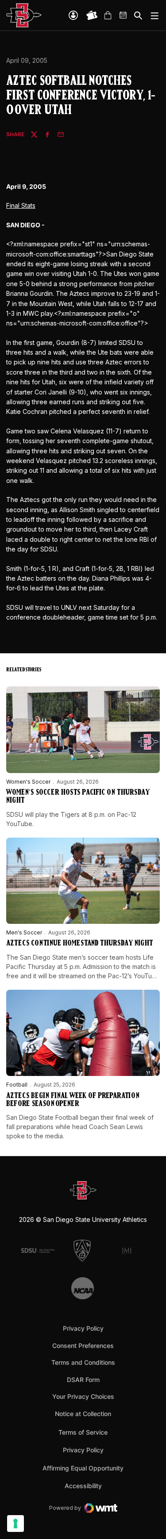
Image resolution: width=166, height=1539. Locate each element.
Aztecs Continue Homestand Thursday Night (79, 944)
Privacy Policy (83, 1328)
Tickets (92, 15)
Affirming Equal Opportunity (83, 1468)
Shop (107, 15)
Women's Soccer (28, 781)
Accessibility (83, 1485)
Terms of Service (83, 1432)
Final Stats (20, 205)
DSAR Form (83, 1379)
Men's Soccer (24, 932)
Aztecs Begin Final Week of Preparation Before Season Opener (72, 1100)
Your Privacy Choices (83, 1396)
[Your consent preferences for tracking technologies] (15, 1523)
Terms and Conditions (83, 1362)
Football (16, 1084)
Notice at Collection (83, 1413)
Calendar (123, 15)
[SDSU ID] (73, 15)
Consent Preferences (83, 1345)
